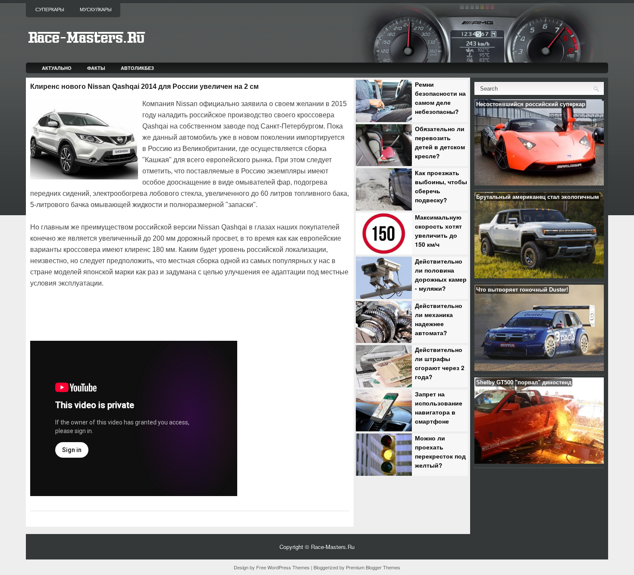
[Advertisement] (131, 313)
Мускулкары (96, 9)
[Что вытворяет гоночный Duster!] (539, 368)
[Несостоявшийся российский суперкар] (539, 183)
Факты (96, 68)
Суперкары (49, 9)
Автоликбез (137, 68)
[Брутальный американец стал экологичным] (539, 276)
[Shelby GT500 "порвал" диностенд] (539, 461)
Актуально (57, 68)
